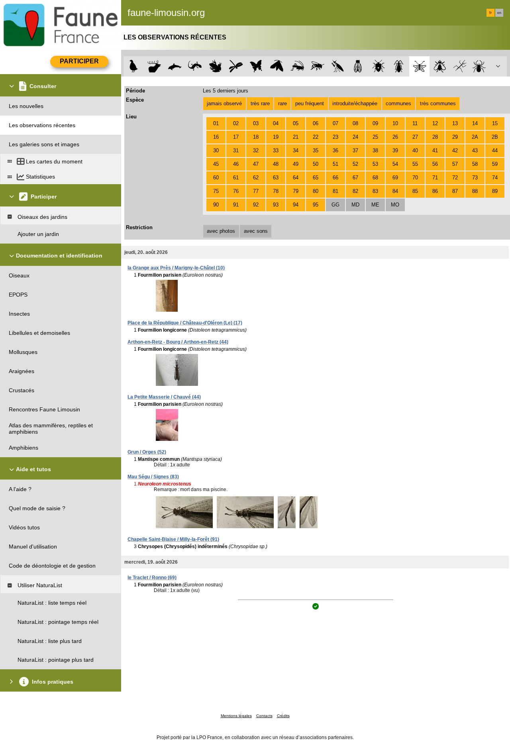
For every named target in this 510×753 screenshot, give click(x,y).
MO (395, 205)
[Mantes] (338, 66)
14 (475, 123)
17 (236, 137)
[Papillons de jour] (256, 66)
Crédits (283, 716)
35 (315, 150)
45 (216, 164)
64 (295, 178)
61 (236, 178)
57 (455, 164)
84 (395, 191)
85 (415, 191)
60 (216, 178)
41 (435, 150)
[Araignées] (481, 66)
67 (355, 178)
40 (415, 150)
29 (455, 137)
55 (415, 164)
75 (216, 191)
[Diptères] (440, 66)
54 (395, 164)
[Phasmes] (460, 66)
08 (355, 123)
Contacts (264, 716)
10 (395, 123)
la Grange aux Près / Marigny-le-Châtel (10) (176, 268)
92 (256, 205)
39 (395, 150)
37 (355, 150)
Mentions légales (236, 716)
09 (375, 123)
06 (315, 123)
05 (295, 123)
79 (295, 191)
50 (315, 164)
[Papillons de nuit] (277, 66)
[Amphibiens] (215, 66)
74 (495, 178)
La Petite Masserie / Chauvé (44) (164, 397)
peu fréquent (309, 103)
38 (375, 150)
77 (256, 191)
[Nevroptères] (419, 66)
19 (276, 137)
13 (455, 123)
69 (395, 178)
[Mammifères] (154, 66)
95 (315, 205)
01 (216, 123)
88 (475, 191)
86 (435, 191)
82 (355, 191)
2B (495, 137)
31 (236, 150)
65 (315, 178)
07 (335, 123)
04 (276, 123)
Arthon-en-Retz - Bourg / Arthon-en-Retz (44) (178, 342)
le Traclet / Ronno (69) (152, 577)
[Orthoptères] (297, 66)
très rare (260, 103)
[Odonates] (236, 66)
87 (455, 191)
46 (236, 164)
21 (295, 137)
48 (276, 164)
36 (335, 150)
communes (398, 103)
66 (335, 178)
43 (475, 150)
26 (395, 137)
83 (375, 191)
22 (315, 137)
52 (355, 164)
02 (236, 123)
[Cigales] (358, 66)
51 (335, 164)
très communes (438, 103)
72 (455, 178)
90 (216, 205)
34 (295, 150)
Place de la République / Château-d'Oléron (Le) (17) (185, 323)
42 (455, 150)
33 (276, 150)
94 (295, 205)
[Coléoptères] (399, 66)
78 (276, 191)
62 (256, 178)
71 (435, 178)
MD (355, 205)
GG (335, 205)
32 (256, 150)
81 (335, 191)
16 (216, 137)
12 (435, 123)
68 (375, 178)
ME (375, 205)
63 (276, 178)
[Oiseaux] (134, 66)
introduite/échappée (354, 103)
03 (256, 123)
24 (355, 137)
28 (435, 137)
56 (435, 164)
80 (315, 191)
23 (335, 137)
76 (236, 191)
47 (256, 164)
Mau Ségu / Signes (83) (153, 477)
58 (475, 164)
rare (282, 103)
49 (295, 164)
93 (276, 205)
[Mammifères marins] (175, 66)
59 (495, 164)
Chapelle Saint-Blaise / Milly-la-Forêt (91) (173, 539)
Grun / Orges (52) (147, 452)
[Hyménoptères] (317, 66)
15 (495, 123)
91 (236, 205)
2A (475, 137)
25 (375, 137)
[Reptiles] (195, 66)
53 (375, 164)
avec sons (256, 231)
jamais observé (224, 103)
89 (495, 191)
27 (415, 137)
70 (415, 178)
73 (475, 178)
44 (495, 150)
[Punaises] (379, 66)
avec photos (221, 231)
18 (256, 137)
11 (415, 123)
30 (216, 150)
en (499, 13)
